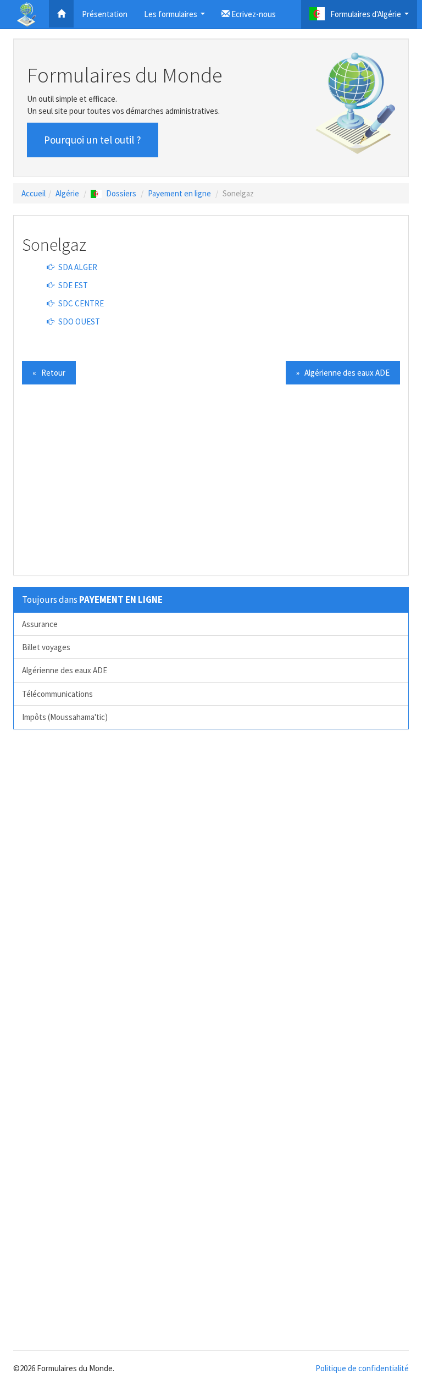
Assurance (40, 624)
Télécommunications (57, 694)
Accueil (33, 193)
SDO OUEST (78, 321)
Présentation (104, 14)
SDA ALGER (77, 267)
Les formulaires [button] (176, 17)
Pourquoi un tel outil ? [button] (92, 139)
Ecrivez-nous (253, 14)
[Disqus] (211, 889)
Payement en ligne (179, 193)
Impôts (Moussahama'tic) (65, 717)
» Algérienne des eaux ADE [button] (343, 372)
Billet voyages (46, 647)
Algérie (67, 193)
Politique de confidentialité (362, 1368)
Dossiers (121, 193)
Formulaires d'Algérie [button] (371, 17)
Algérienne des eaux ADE (64, 670)
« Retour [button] (48, 372)
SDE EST (72, 285)
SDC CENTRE (80, 303)
